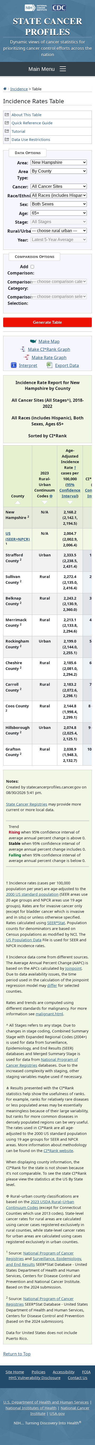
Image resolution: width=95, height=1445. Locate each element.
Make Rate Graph (49, 357)
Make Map (49, 341)
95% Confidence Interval (69, 490)
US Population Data (23, 939)
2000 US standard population (32, 894)
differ (52, 985)
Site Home (15, 1371)
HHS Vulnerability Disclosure (34, 1377)
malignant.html (49, 1013)
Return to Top (17, 1354)
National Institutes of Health (31, 1407)
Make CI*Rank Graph (49, 349)
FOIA (86, 1371)
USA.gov (57, 1413)
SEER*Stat (56, 922)
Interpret (28, 365)
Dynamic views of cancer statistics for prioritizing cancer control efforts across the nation (47, 48)
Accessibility (63, 1371)
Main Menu (41, 69)
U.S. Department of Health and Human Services (46, 1402)
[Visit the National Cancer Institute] (36, 5)
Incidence (19, 88)
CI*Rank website (58, 1150)
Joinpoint (73, 968)
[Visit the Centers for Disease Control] (59, 5)
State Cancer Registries (26, 804)
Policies (38, 1371)
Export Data (67, 365)
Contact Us (77, 1377)
